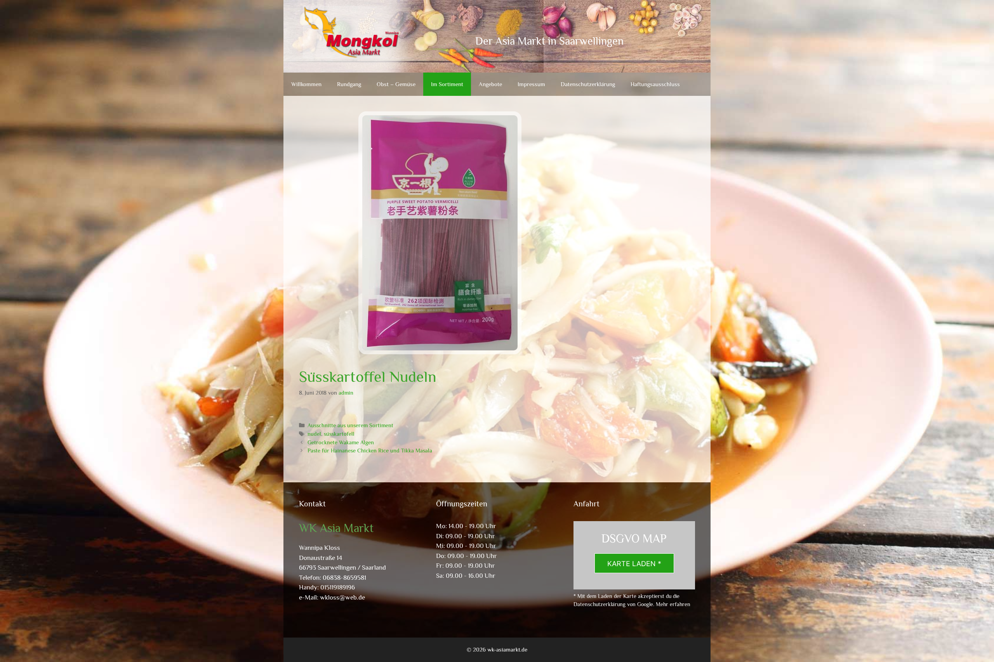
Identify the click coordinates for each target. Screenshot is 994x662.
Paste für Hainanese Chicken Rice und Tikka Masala (370, 450)
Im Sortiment (447, 84)
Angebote (490, 84)
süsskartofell (339, 434)
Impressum (531, 84)
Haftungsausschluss (655, 84)
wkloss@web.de (342, 597)
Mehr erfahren (673, 604)
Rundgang (349, 84)
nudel (314, 434)
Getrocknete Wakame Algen (341, 442)
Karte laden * (634, 564)
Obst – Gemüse (396, 84)
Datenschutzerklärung (588, 84)
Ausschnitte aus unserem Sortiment (350, 425)
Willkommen (306, 84)
